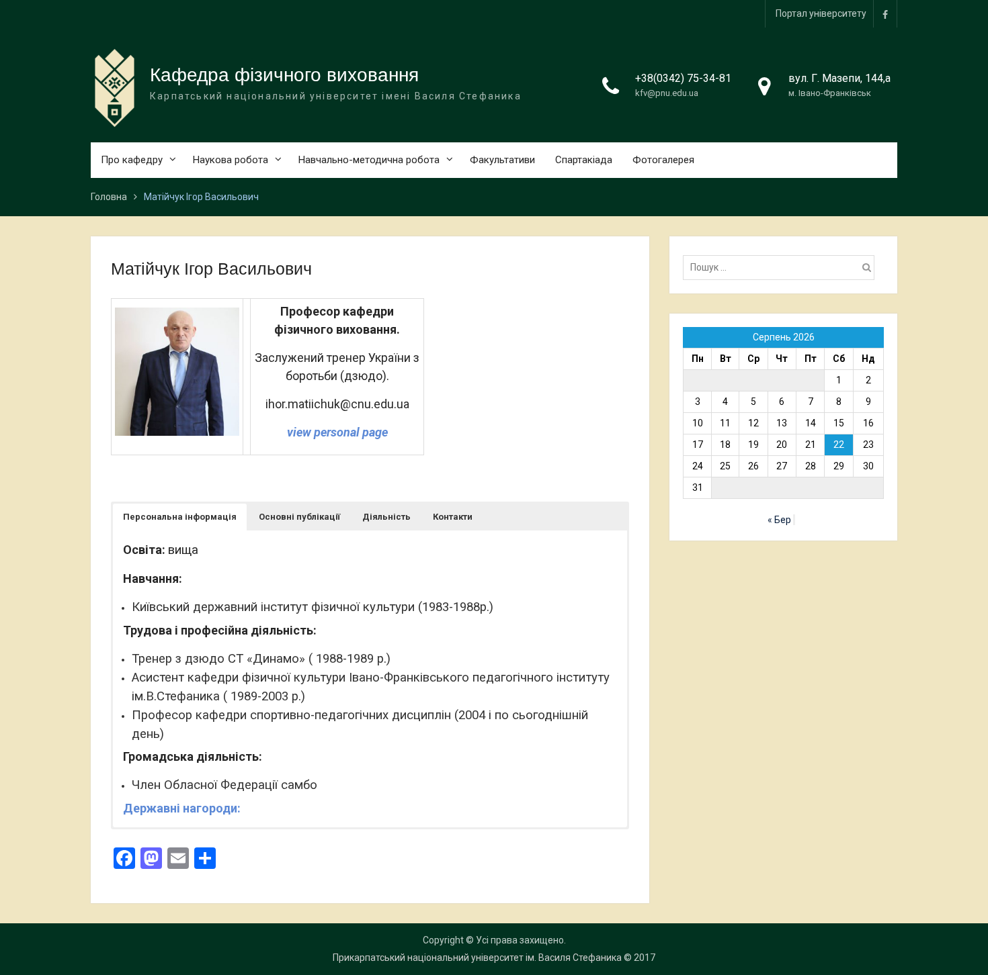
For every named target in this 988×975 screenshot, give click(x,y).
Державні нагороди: (182, 808)
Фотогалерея (663, 160)
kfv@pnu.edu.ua (666, 93)
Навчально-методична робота (369, 160)
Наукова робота (230, 160)
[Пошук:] (782, 267)
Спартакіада (583, 160)
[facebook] (885, 13)
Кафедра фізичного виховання (284, 74)
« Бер (779, 519)
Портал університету (821, 13)
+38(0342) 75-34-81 (683, 78)
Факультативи (502, 160)
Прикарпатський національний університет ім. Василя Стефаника (477, 957)
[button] (180, 517)
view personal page (337, 432)
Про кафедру (132, 160)
